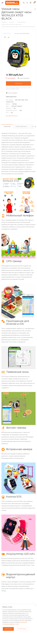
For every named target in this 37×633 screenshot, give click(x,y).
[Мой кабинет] (30, 3)
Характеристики (21, 126)
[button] (17, 69)
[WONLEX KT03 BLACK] (18, 54)
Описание (7, 126)
